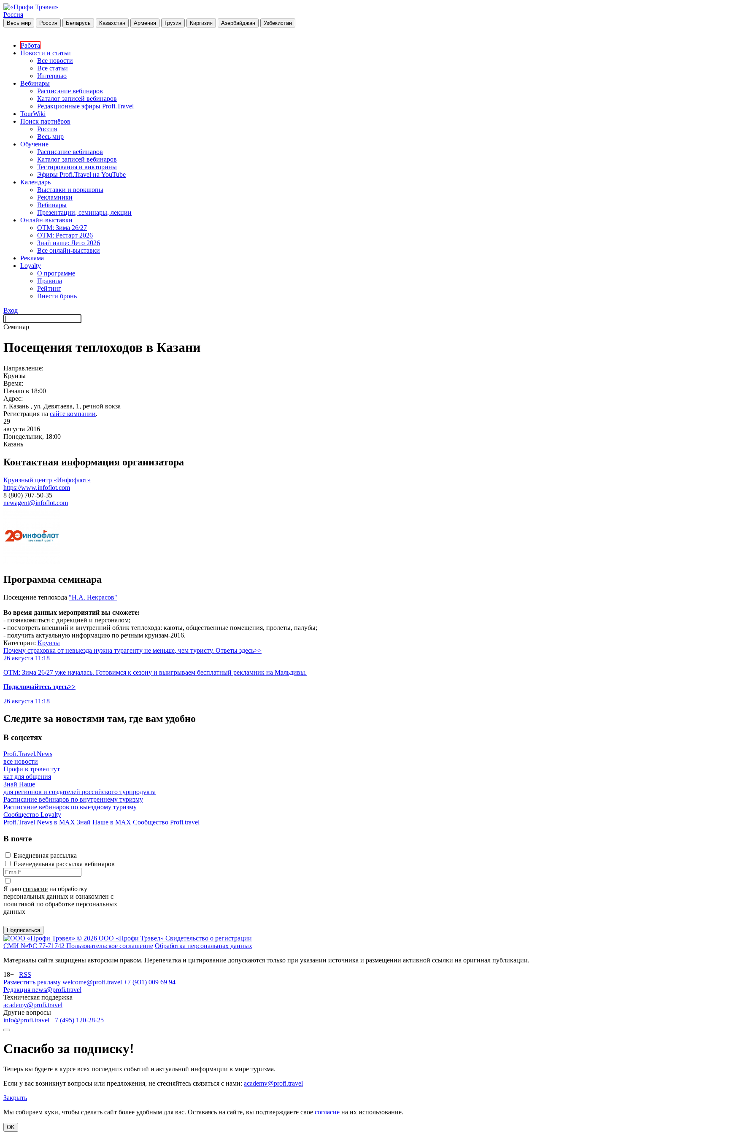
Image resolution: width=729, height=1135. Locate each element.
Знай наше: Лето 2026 (68, 242)
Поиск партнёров (45, 121)
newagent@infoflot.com (35, 502)
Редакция (17, 989)
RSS (25, 974)
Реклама (32, 258)
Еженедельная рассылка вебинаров (64, 863)
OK (11, 1127)
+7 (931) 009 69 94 (150, 982)
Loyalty (30, 265)
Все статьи (52, 68)
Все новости (55, 60)
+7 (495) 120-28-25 (77, 1020)
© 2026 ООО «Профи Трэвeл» (121, 938)
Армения (145, 23)
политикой (19, 904)
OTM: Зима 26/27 (62, 227)
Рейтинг (49, 288)
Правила (49, 280)
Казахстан (112, 23)
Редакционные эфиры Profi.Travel (85, 106)
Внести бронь (57, 296)
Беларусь (78, 23)
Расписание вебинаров (70, 91)
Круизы (49, 642)
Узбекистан (278, 23)
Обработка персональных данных (203, 945)
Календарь (35, 182)
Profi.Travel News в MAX (40, 822)
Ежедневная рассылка (45, 855)
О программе (56, 273)
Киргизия (201, 23)
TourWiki (33, 113)
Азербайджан (238, 23)
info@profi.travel (27, 1020)
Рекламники (55, 197)
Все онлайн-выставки (68, 250)
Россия (13, 14)
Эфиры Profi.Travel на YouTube (81, 174)
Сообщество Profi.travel (166, 822)
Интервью (52, 75)
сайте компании (73, 413)
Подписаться (23, 930)
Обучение (34, 144)
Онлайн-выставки (46, 220)
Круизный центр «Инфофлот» (47, 480)
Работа (30, 45)
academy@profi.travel (32, 1004)
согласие (35, 888)
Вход (10, 310)
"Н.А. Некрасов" (93, 597)
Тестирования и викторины (77, 166)
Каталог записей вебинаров (77, 98)
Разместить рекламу (32, 982)
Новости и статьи (45, 53)
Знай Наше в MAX (105, 822)
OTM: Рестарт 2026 (65, 235)
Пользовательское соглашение (109, 945)
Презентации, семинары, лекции (84, 212)
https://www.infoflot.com (36, 487)
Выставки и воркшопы (70, 189)
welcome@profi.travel (93, 982)
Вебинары (35, 83)
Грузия (173, 23)
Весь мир (19, 23)
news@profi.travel (56, 989)
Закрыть (15, 1097)
